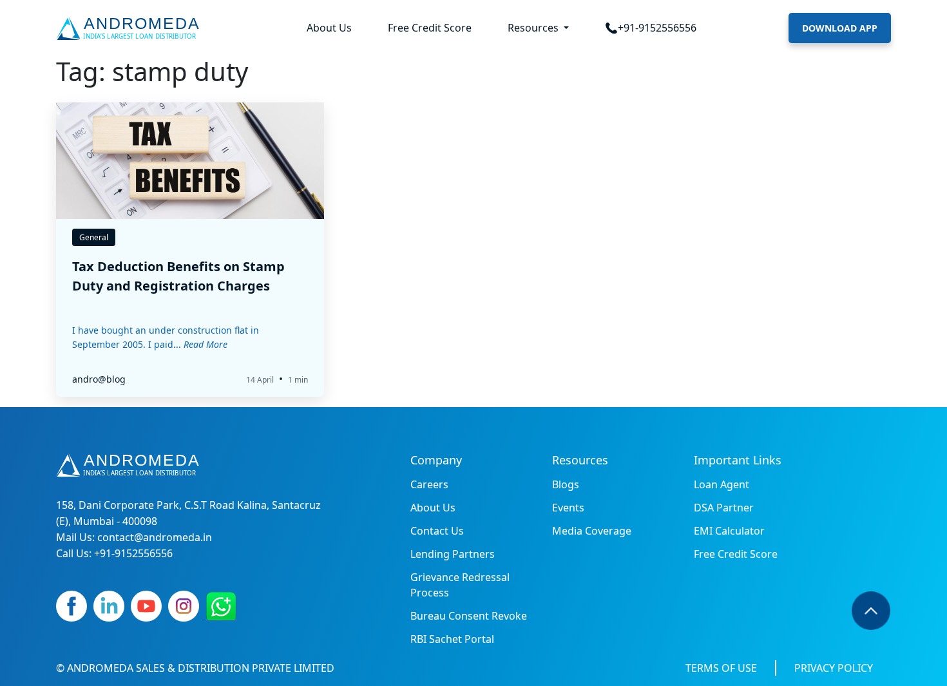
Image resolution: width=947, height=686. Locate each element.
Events (568, 507)
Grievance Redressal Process (460, 585)
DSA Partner (724, 507)
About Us (329, 28)
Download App (839, 28)
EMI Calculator (729, 531)
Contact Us (437, 531)
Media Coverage (591, 531)
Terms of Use (721, 668)
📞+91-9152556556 (650, 28)
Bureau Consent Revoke (468, 616)
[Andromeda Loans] (130, 28)
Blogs (565, 484)
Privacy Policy (833, 668)
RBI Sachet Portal (452, 639)
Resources (534, 28)
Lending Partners (452, 554)
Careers (429, 484)
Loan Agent (721, 484)
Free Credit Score (430, 28)
